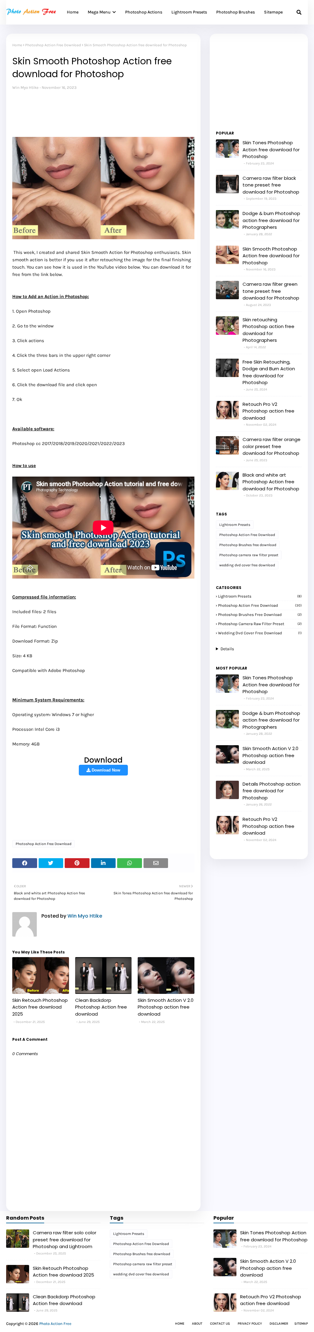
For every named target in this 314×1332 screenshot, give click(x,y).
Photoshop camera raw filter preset (248, 555)
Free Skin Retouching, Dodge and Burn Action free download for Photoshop (269, 372)
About (197, 1324)
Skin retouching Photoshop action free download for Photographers (268, 330)
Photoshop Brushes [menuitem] (235, 12)
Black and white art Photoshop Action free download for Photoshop (271, 482)
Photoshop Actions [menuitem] (143, 12)
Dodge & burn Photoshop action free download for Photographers (271, 220)
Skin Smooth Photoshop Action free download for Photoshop (271, 256)
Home (17, 45)
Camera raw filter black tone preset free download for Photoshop (271, 185)
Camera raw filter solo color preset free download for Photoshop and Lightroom (64, 1239)
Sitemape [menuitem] (273, 12)
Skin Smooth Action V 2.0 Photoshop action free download (165, 1007)
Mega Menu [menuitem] (99, 12)
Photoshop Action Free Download (53, 45)
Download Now (105, 770)
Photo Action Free (55, 1323)
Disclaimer (279, 1324)
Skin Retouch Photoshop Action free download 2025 (40, 1007)
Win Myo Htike (25, 87)
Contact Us (220, 1324)
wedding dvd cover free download (247, 565)
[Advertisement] (124, 109)
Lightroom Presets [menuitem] (189, 12)
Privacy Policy (250, 1324)
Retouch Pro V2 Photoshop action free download (268, 411)
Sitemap (301, 1324)
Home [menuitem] (72, 12)
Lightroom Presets (234, 525)
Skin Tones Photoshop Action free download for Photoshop (271, 149)
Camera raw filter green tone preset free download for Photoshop (271, 291)
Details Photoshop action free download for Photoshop (272, 791)
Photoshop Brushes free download (247, 545)
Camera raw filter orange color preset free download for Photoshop (272, 446)
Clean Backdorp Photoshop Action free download (101, 1007)
